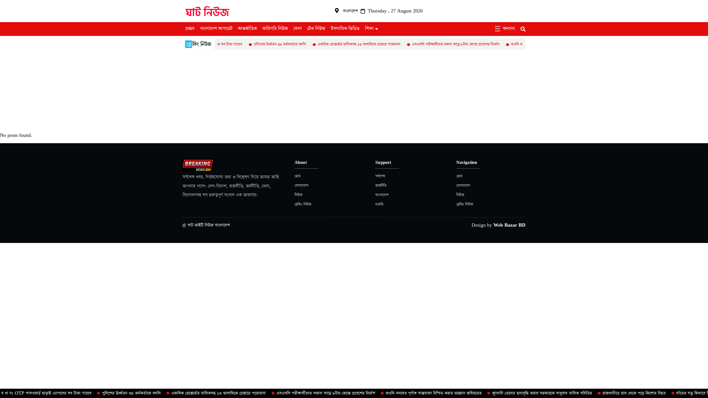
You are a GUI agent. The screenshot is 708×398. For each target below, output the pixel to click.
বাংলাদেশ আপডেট (216, 29)
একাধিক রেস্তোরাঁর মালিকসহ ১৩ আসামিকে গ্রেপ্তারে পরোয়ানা (348, 44)
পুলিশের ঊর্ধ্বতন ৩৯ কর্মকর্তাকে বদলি (269, 44)
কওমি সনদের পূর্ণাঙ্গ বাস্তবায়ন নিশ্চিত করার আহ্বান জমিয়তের (425, 393)
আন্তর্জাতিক (247, 29)
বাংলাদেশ (382, 195)
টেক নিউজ (316, 29)
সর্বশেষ (380, 176)
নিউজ (298, 195)
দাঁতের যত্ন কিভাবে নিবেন (687, 393)
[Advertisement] (354, 91)
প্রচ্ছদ (190, 29)
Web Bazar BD (509, 225)
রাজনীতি (381, 185)
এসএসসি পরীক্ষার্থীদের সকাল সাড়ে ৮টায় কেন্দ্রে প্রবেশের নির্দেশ (444, 44)
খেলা (297, 29)
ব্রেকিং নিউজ (303, 204)
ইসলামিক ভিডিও (345, 29)
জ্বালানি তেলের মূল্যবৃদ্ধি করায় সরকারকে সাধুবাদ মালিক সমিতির (534, 393)
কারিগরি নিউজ (275, 29)
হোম (298, 176)
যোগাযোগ (301, 185)
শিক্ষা (369, 29)
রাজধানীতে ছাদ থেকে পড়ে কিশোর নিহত (626, 393)
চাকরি (379, 204)
